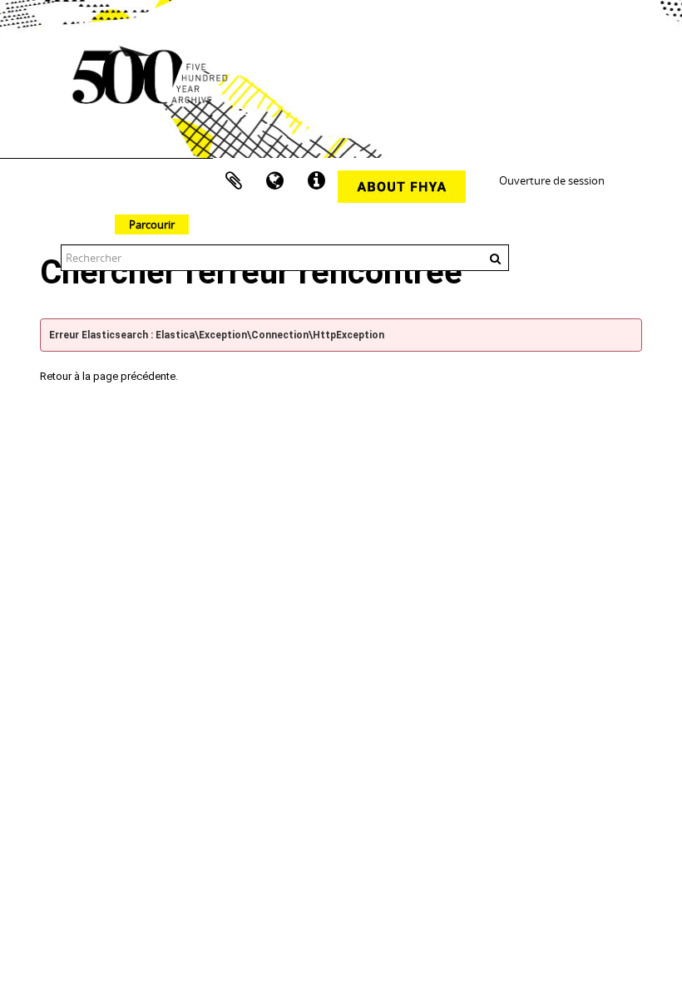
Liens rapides (317, 181)
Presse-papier (234, 181)
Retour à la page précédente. (109, 376)
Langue (275, 181)
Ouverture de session (552, 180)
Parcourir (152, 224)
